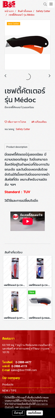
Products (7, 384)
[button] (44, 4)
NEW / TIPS (9, 390)
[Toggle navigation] (51, 4)
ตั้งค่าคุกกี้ (18, 412)
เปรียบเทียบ (40, 121)
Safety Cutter (23, 129)
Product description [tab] (16, 147)
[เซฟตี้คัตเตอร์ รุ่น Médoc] (27, 45)
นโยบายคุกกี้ (25, 407)
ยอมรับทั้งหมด (34, 412)
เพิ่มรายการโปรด (16, 121)
